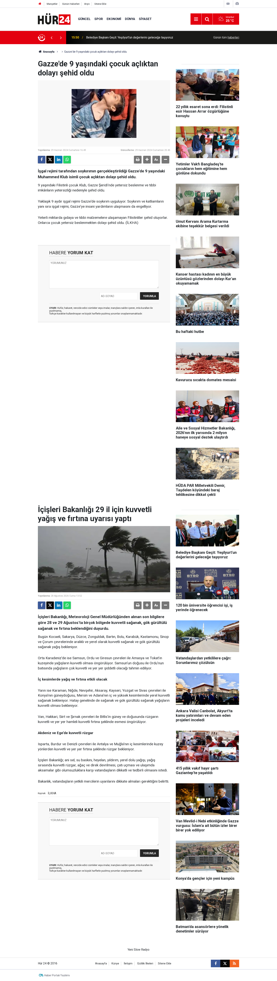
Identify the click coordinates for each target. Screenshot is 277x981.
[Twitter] (50, 159)
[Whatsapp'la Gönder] (67, 159)
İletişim (128, 963)
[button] (147, 159)
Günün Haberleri (71, 3)
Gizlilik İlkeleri (145, 963)
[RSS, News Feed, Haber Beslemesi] (234, 963)
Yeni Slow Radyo (138, 949)
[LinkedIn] (58, 159)
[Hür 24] (54, 19)
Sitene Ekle (100, 3)
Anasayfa (48, 51)
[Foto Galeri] (237, 3)
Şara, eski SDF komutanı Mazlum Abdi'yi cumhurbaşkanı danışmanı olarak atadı (134, 37)
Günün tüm (226, 37)
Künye (115, 963)
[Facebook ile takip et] (215, 963)
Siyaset (145, 19)
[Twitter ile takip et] (225, 963)
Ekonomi (114, 19)
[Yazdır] (138, 159)
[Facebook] (41, 159)
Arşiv (87, 3)
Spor (98, 19)
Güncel (84, 19)
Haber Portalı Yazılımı (57, 975)
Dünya (130, 19)
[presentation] (51, 37)
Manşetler (52, 3)
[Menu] (196, 19)
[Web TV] (228, 3)
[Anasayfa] (40, 3)
